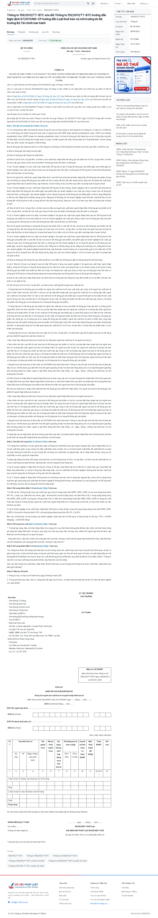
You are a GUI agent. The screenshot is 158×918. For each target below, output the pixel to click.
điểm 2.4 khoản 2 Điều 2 (38, 442)
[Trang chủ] (19, 3)
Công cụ (144, 3)
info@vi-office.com (19, 902)
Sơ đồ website (127, 895)
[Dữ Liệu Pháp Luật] (23, 885)
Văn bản (104, 3)
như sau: (44, 126)
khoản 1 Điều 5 (43, 488)
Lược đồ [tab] (45, 32)
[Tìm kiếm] (88, 3)
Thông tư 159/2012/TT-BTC (38, 856)
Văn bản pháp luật (66, 888)
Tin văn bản (64, 899)
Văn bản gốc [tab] (34, 32)
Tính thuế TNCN (96, 892)
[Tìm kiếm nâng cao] (93, 3)
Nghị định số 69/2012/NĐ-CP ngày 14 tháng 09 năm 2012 (65, 99)
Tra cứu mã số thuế (98, 895)
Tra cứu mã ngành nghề (100, 899)
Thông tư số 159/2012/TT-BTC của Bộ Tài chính (67, 861)
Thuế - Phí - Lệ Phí (34, 10)
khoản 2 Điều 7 (43, 546)
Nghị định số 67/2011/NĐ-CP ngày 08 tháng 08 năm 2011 (36, 96)
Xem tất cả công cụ (98, 903)
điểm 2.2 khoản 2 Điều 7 (39, 524)
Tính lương (94, 888)
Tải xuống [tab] (56, 32)
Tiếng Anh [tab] (22, 32)
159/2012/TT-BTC (15, 856)
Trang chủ (11, 10)
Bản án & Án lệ (65, 892)
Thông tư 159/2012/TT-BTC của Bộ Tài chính (26, 861)
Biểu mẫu (131, 3)
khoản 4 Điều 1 (34, 126)
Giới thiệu (125, 888)
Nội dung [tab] (10, 32)
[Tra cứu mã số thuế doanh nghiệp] (132, 75)
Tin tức (117, 3)
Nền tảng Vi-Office (129, 892)
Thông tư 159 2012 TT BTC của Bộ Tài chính (26, 866)
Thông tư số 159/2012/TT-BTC (65, 856)
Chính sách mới (65, 903)
